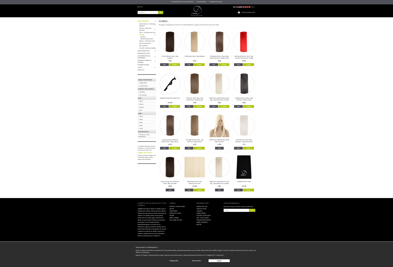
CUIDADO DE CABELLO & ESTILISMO (144, 61)
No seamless (143, 95)
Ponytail (141, 35)
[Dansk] (244, 7)
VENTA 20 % (141, 70)
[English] (236, 7)
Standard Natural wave (146, 39)
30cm (141, 116)
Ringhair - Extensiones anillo (147, 41)
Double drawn (144, 86)
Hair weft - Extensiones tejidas (147, 48)
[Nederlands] (248, 7)
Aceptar (219, 261)
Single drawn (143, 83)
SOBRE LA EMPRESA (202, 222)
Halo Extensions (143, 46)
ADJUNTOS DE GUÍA (201, 206)
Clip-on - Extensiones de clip (146, 32)
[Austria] (250, 7)
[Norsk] (242, 7)
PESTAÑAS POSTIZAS (143, 65)
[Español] (246, 7)
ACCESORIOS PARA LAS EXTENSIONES (144, 57)
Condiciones (173, 211)
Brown (141, 104)
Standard (142, 37)
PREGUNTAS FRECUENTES (203, 220)
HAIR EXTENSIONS (143, 21)
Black (141, 101)
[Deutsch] (238, 7)
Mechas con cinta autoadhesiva (143, 135)
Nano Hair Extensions (145, 43)
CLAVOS (140, 67)
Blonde (142, 107)
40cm (141, 119)
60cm (141, 125)
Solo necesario (196, 261)
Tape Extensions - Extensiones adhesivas (147, 25)
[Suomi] (240, 7)
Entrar (141, 7)
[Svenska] (234, 7)
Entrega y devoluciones (177, 206)
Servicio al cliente (175, 213)
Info (164, 64)
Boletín (198, 224)
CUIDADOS (199, 211)
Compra (174, 64)
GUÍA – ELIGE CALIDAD (202, 218)
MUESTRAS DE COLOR (144, 53)
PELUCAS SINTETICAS (143, 51)
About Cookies (174, 218)
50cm (141, 122)
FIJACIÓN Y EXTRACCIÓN (203, 215)
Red (141, 110)
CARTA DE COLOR (201, 209)
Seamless (142, 92)
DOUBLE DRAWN (201, 213)
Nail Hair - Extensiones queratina (145, 29)
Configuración (173, 261)
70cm (141, 128)
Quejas (171, 209)
